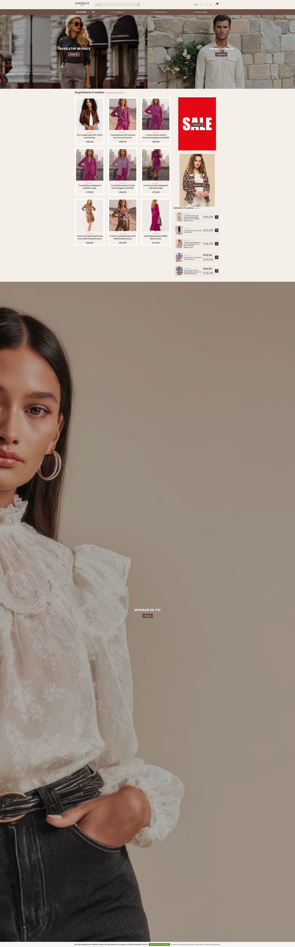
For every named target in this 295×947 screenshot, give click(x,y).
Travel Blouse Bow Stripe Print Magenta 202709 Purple (123, 188)
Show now (197, 185)
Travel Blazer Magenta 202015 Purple (89, 186)
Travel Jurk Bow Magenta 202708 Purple (155, 186)
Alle (197, 208)
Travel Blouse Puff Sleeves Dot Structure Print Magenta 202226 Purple (122, 138)
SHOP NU (197, 125)
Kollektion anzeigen (115, 93)
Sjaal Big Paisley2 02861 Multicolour (155, 237)
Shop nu (147, 616)
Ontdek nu (74, 54)
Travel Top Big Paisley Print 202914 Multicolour (122, 237)
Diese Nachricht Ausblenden (159, 944)
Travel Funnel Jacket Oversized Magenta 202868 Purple (155, 138)
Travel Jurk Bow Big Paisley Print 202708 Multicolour (89, 237)
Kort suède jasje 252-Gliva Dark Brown (90, 136)
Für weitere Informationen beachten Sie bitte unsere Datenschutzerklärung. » (195, 944)
